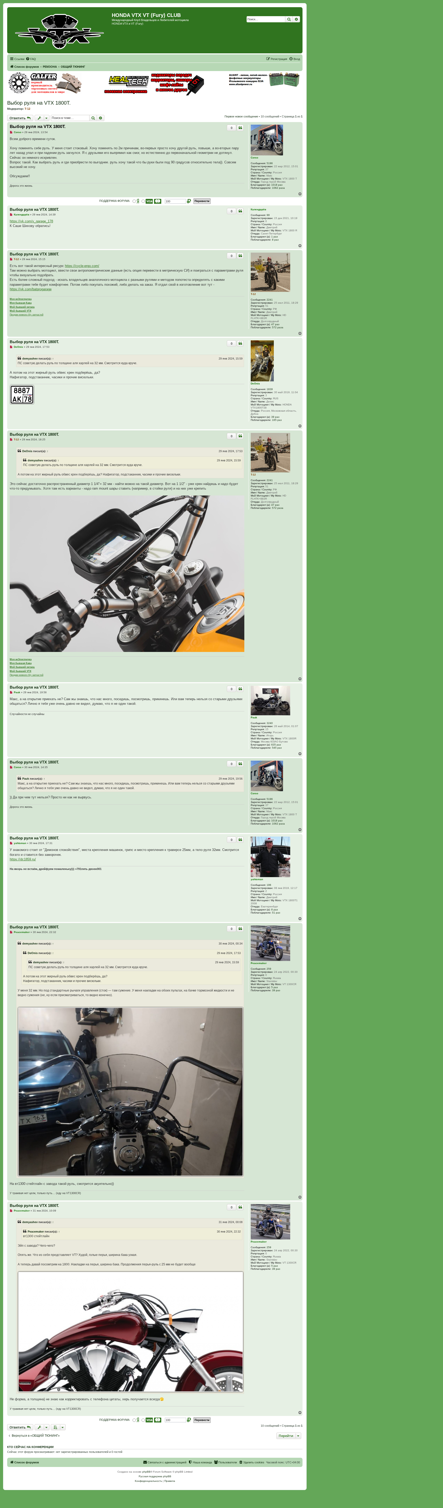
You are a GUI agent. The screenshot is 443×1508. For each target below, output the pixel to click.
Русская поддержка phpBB (155, 1476)
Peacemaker (259, 963)
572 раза (277, 327)
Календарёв (258, 209)
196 (269, 885)
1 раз (274, 236)
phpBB (146, 1471)
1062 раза (278, 187)
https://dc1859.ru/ (23, 859)
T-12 (27, 108)
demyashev (30, 358)
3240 (270, 723)
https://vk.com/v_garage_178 (31, 221)
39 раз (275, 416)
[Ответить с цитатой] (240, 128)
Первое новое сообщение (241, 116)
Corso (254, 157)
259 (269, 968)
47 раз (275, 324)
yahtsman (257, 879)
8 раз (275, 239)
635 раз (276, 744)
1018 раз (277, 184)
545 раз (277, 747)
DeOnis (255, 383)
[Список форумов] (60, 30)
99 (268, 215)
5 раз (274, 987)
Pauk (254, 717)
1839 (270, 389)
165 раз (277, 420)
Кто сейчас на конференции (30, 1447)
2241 (270, 299)
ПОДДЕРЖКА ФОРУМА (114, 200)
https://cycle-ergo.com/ (82, 266)
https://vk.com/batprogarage (31, 289)
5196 (270, 163)
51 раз (276, 912)
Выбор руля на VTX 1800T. (39, 103)
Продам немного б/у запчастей (26, 314)
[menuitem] (31, 59)
